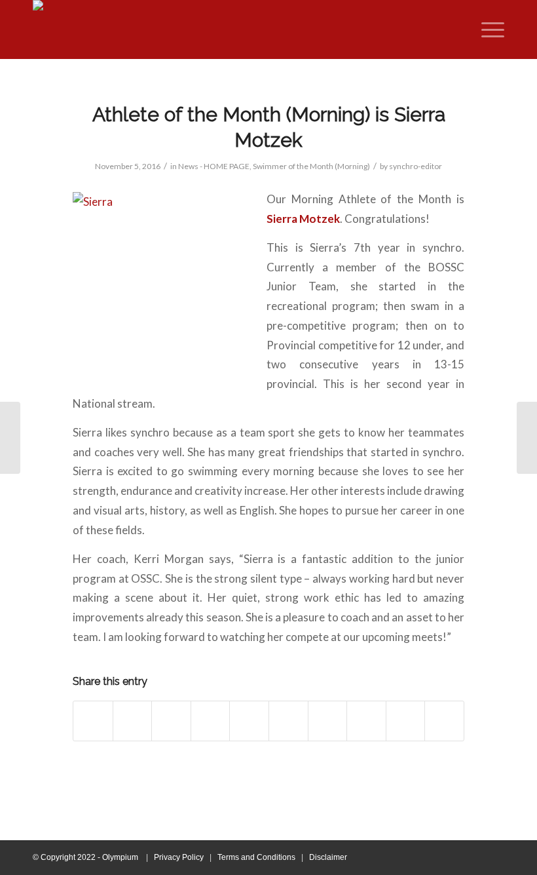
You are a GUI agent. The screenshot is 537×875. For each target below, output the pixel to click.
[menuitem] (458, 29)
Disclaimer (328, 857)
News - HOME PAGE (214, 166)
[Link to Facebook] (455, 857)
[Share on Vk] (366, 721)
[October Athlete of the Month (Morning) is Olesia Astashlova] (10, 438)
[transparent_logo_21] (58, 29)
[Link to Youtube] (475, 857)
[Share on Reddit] (405, 721)
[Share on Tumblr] (327, 721)
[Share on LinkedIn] (288, 721)
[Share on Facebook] (93, 721)
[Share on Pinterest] (249, 721)
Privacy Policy (179, 857)
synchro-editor (415, 166)
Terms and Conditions (256, 857)
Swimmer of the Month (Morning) (311, 166)
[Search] (458, 29)
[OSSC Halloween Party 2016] (527, 438)
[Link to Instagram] (494, 857)
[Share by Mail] (444, 721)
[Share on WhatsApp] (210, 721)
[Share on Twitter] (132, 721)
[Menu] (486, 29)
